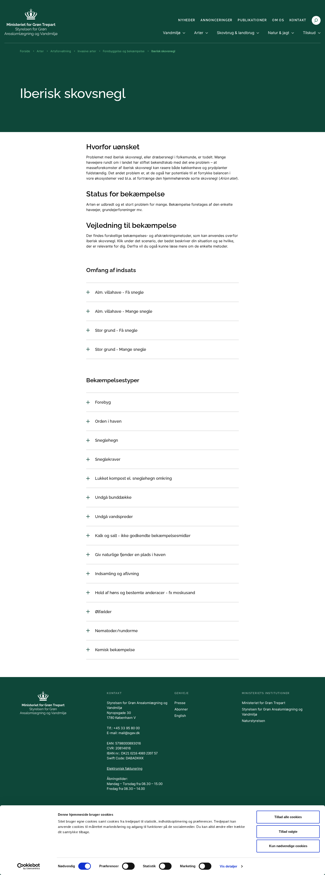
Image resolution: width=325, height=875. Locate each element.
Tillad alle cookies (288, 817)
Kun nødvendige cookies (288, 846)
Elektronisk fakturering (124, 768)
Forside (25, 51)
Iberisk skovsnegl (163, 51)
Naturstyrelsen (253, 721)
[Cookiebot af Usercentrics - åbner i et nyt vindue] (28, 866)
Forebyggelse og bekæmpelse (124, 51)
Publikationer (252, 20)
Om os (278, 20)
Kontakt (297, 20)
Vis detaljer (228, 866)
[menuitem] (174, 36)
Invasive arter (87, 51)
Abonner (181, 709)
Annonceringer (216, 20)
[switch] (128, 866)
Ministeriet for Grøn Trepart (263, 703)
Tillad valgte (288, 831)
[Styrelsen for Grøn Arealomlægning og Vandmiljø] (30, 22)
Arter (40, 51)
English (180, 716)
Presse (179, 703)
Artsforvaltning (60, 51)
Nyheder (186, 20)
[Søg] (316, 20)
